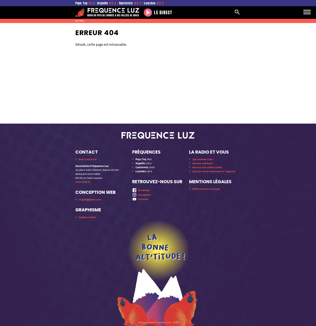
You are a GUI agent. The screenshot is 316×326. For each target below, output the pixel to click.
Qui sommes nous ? (203, 159)
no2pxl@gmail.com (90, 199)
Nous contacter (88, 159)
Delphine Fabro (87, 217)
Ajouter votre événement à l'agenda (213, 171)
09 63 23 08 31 (82, 182)
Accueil (79, 21)
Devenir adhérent (202, 163)
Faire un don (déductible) (207, 167)
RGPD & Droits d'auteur (206, 189)
